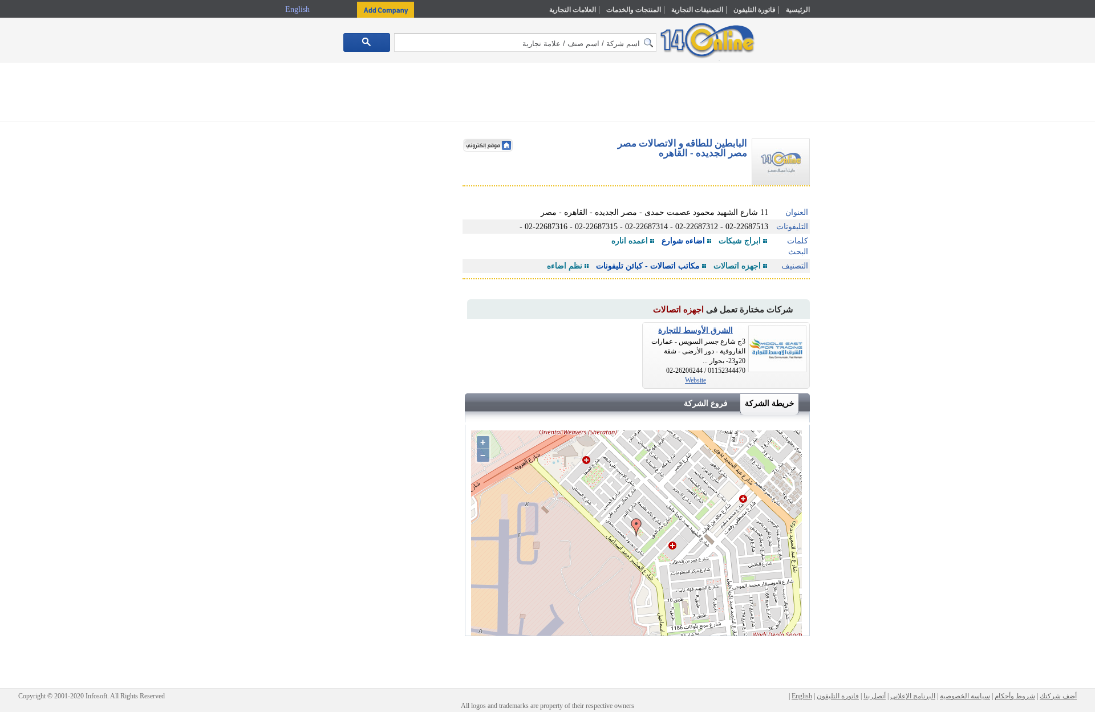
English (298, 9)
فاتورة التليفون (754, 10)
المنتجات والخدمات (633, 10)
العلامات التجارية (572, 10)
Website (695, 380)
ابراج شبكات (740, 241)
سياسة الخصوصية (965, 696)
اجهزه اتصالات (737, 266)
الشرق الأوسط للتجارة (695, 330)
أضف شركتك (1058, 696)
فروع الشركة (706, 403)
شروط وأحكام (1015, 696)
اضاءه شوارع (683, 241)
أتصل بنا (874, 696)
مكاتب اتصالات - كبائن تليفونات (648, 266)
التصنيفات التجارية (697, 10)
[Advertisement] (859, 243)
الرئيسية (798, 10)
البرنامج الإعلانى (912, 696)
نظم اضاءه (564, 266)
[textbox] (525, 42)
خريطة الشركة (769, 403)
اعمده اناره (629, 241)
